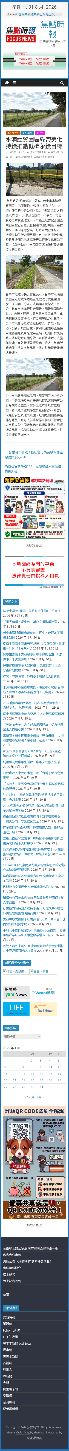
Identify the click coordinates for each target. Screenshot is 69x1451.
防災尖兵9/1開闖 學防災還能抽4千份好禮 (32, 611)
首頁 (6, 1295)
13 (5, 1074)
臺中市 (40, 132)
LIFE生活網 (10, 1337)
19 (59, 1074)
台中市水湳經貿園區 (23, 157)
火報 (6, 1383)
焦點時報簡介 (12, 1268)
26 (59, 1080)
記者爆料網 (10, 1409)
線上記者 (9, 1274)
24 (41, 1080)
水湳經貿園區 (40, 157)
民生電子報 (10, 1389)
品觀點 (7, 1363)
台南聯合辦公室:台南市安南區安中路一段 (30, 1248)
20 (5, 1080)
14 (14, 1074)
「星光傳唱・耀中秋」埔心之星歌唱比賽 (30, 622)
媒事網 (7, 1350)
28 (14, 1087)
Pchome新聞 (11, 1330)
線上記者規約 (12, 1281)
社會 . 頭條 (27, 132)
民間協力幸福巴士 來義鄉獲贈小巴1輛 (28, 887)
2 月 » (40, 1097)
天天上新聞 (10, 1356)
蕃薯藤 (7, 1324)
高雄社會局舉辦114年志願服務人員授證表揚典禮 (33, 468)
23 (32, 1080)
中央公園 (55, 152)
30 (32, 1087)
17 (41, 1074)
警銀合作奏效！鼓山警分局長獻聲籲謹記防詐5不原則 (34, 454)
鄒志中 (51, 157)
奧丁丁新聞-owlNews (17, 1343)
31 (41, 1087)
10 (41, 1067)
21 (14, 1080)
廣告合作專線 (12, 1255)
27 (5, 1087)
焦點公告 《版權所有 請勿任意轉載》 (28, 1261)
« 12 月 (29, 1097)
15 (23, 1074)
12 (59, 1067)
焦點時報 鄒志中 (38, 152)
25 (50, 1080)
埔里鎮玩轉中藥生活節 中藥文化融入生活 (31, 762)
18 (50, 1074)
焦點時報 (52, 29)
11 (50, 1067)
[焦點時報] (7, 82)
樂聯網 (7, 1396)
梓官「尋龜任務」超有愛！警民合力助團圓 (31, 676)
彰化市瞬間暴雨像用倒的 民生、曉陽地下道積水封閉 (38, 15)
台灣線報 (9, 1402)
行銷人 (7, 1370)
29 (23, 1087)
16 (32, 1074)
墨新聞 (7, 1376)
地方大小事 (12, 132)
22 (23, 1080)
